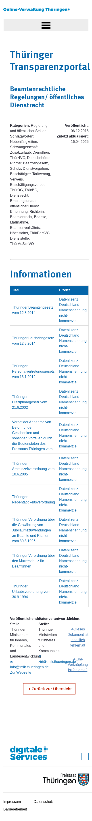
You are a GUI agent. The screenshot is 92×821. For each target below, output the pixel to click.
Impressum (12, 802)
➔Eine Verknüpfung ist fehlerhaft (78, 664)
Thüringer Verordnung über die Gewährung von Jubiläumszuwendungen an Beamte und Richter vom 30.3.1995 (33, 530)
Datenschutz (44, 802)
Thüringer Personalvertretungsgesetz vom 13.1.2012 (33, 371)
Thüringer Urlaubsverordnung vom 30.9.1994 (31, 591)
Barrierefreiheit (15, 809)
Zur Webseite (20, 672)
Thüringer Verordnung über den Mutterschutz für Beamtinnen (33, 561)
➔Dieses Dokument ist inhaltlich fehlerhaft (77, 637)
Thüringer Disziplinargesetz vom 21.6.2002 (29, 402)
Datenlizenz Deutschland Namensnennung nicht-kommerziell (73, 310)
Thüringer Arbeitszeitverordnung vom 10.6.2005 (33, 469)
